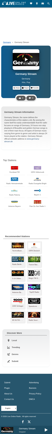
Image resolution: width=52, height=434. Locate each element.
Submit (7, 383)
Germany (7, 42)
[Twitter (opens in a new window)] (29, 422)
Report (26, 88)
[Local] (37, 3)
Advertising (34, 383)
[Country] (43, 3)
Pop (28, 82)
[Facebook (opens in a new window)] (23, 422)
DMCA (32, 399)
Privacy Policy (35, 394)
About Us (8, 394)
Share (18, 88)
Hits (23, 82)
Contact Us (9, 399)
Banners (32, 388)
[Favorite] (31, 3)
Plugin (7, 388)
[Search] (48, 3)
